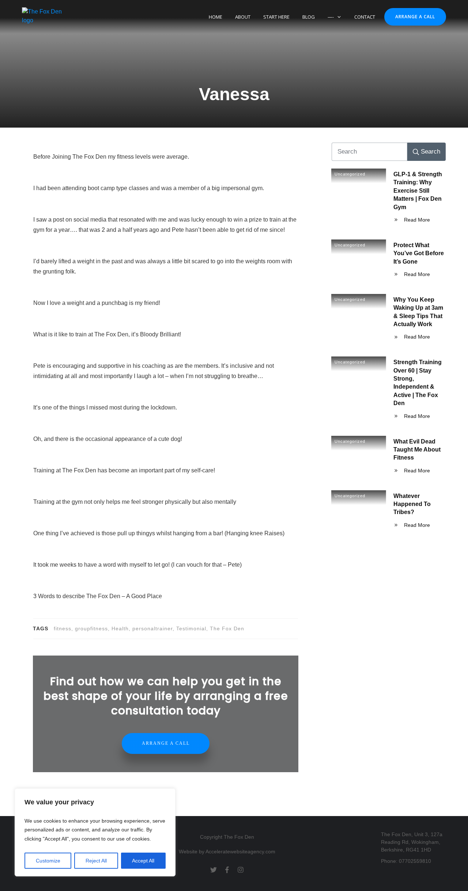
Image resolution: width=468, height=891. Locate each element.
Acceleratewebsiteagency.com (240, 851)
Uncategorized (350, 174)
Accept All (143, 861)
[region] (95, 832)
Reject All (96, 861)
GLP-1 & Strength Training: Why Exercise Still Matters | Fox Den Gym (417, 190)
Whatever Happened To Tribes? (412, 504)
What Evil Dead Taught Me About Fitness (417, 449)
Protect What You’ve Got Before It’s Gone (418, 253)
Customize (48, 861)
